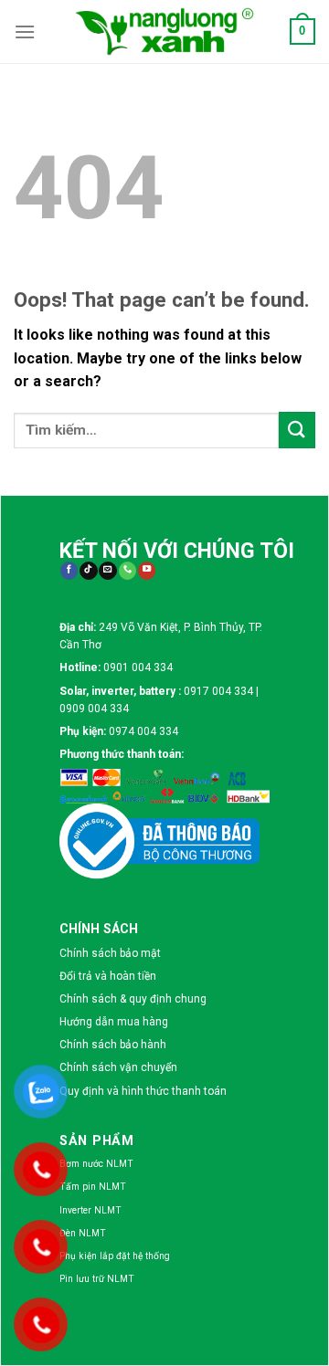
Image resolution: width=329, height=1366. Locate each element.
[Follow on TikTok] (88, 571)
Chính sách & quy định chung (133, 999)
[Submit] (297, 429)
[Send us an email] (107, 571)
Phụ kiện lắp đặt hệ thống (114, 1256)
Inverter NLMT (90, 1210)
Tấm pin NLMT (92, 1187)
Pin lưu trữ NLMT (96, 1279)
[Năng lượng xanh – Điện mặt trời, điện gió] (164, 31)
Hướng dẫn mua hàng (113, 1021)
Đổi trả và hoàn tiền (107, 976)
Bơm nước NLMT (96, 1164)
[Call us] (127, 571)
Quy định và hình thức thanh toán (143, 1091)
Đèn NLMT (82, 1233)
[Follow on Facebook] (69, 571)
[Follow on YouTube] (146, 571)
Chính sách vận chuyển (118, 1067)
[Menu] (25, 31)
